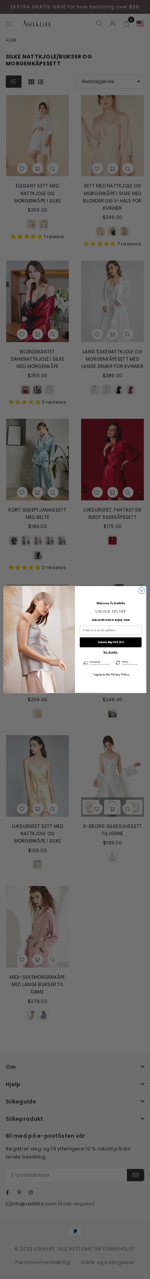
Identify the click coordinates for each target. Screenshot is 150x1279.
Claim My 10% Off (111, 642)
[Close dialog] (141, 590)
